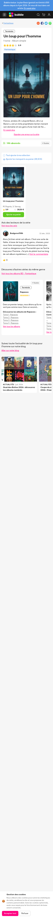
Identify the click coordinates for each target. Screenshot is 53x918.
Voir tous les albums (11, 326)
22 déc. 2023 (44, 233)
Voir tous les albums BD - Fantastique (18, 273)
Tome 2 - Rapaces (10, 317)
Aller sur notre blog (10, 350)
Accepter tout (10, 913)
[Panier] (43, 14)
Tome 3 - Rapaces (10, 320)
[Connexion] (49, 14)
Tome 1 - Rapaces (10, 314)
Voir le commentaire (38, 254)
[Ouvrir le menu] (4, 14)
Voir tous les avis (9, 225)
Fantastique (8, 23)
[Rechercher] (38, 14)
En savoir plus (29, 8)
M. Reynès (7, 206)
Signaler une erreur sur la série (26, 134)
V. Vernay (17, 206)
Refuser (24, 913)
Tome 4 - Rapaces (10, 323)
